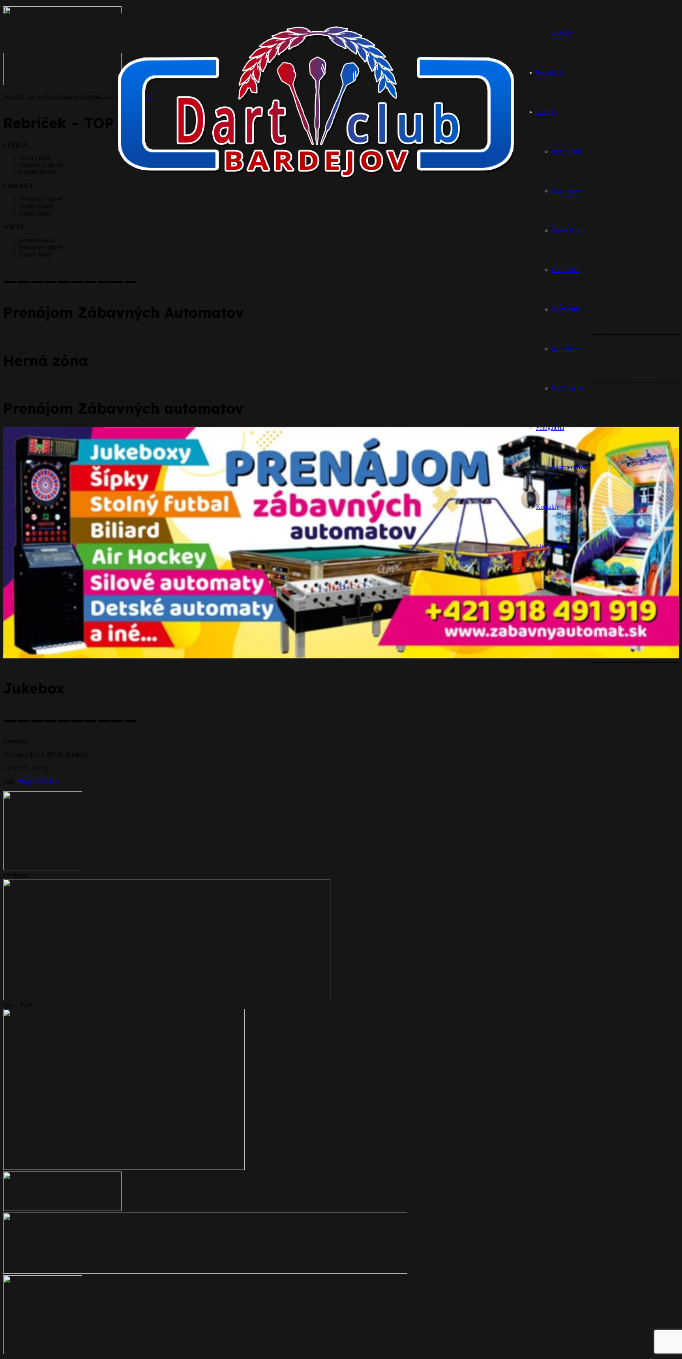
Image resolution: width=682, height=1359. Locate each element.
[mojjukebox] (62, 1208)
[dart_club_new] (318, 186)
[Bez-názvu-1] (42, 1352)
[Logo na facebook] (166, 998)
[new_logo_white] (205, 1271)
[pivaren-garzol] (42, 868)
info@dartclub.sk (38, 781)
